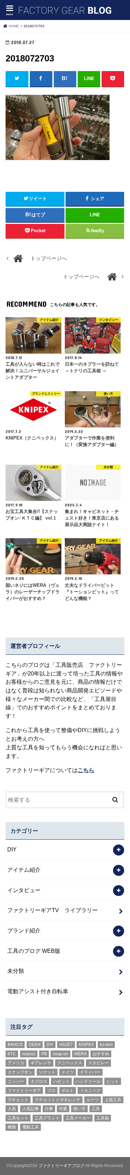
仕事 (49, 1108)
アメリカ (16, 1062)
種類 (12, 1127)
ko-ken (106, 1044)
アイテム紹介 (24, 870)
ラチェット (18, 1099)
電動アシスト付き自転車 (37, 991)
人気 (12, 1108)
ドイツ (67, 1072)
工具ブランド (47, 1118)
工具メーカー (78, 1118)
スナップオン (20, 1072)
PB (44, 1053)
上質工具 (113, 1099)
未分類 (15, 971)
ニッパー (16, 1081)
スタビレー (98, 1062)
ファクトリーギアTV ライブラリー (52, 910)
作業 (63, 1108)
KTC (12, 1053)
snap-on (60, 1053)
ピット (112, 1081)
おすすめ (101, 1053)
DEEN (35, 1044)
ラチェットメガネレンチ (57, 1099)
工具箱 (102, 1118)
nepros (28, 1053)
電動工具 (30, 1127)
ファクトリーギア (24, 1090)
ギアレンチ (41, 1062)
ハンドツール (88, 1081)
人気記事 (30, 1108)
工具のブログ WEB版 (33, 951)
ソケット (47, 1072)
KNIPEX (86, 1044)
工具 (96, 1108)
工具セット (18, 1118)
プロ (51, 1090)
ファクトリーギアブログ (61, 1166)
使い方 (79, 1108)
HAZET (66, 1044)
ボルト (67, 1090)
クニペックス (69, 1062)
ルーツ (92, 1099)
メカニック (90, 1090)
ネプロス (39, 1081)
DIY (12, 849)
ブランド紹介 (24, 930)
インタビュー (24, 890)
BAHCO (15, 1044)
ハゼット (61, 1081)
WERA (80, 1053)
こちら (86, 770)
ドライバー (90, 1072)
